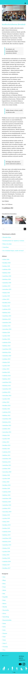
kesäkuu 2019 (6, 528)
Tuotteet (5, 633)
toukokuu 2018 (7, 561)
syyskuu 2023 (6, 365)
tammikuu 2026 (7, 282)
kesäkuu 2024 (6, 339)
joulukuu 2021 (6, 428)
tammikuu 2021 (7, 465)
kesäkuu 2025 (6, 306)
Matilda (5, 607)
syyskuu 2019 (6, 518)
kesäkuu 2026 (6, 266)
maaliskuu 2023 (7, 382)
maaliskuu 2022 (7, 418)
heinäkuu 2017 (6, 568)
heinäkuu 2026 (6, 262)
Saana (4, 623)
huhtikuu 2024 (6, 345)
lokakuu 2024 (6, 332)
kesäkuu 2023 (6, 372)
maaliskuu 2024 (7, 349)
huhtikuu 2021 (6, 455)
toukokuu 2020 (7, 491)
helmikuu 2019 (7, 541)
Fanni (4, 587)
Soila (4, 630)
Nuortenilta (6, 610)
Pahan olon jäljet (7, 244)
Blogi (4, 580)
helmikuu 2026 (7, 279)
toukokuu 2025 (7, 309)
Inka (4, 593)
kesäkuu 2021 (6, 448)
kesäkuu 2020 (6, 488)
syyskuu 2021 (6, 438)
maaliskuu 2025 (7, 316)
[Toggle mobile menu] (25, 3)
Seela (4, 626)
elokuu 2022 (6, 402)
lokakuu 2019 (6, 515)
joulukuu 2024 (6, 326)
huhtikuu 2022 (6, 415)
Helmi (4, 590)
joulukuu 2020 (6, 468)
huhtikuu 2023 (6, 379)
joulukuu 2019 (6, 508)
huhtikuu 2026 (6, 272)
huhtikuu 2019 (6, 535)
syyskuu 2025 (6, 296)
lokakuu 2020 (6, 475)
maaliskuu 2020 (7, 498)
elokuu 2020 (6, 481)
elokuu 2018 (6, 555)
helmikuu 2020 (7, 501)
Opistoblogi (6, 616)
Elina (4, 583)
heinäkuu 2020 (6, 485)
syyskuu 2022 (6, 399)
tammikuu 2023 (7, 389)
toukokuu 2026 (7, 269)
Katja (4, 600)
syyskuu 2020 (6, 478)
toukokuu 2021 (7, 452)
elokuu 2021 (6, 442)
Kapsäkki (5, 597)
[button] (3, 220)
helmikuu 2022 (7, 422)
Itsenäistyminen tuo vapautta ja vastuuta (13, 240)
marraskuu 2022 (7, 395)
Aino (4, 577)
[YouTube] (20, 664)
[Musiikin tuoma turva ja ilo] (20, 216)
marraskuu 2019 (7, 511)
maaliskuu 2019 (7, 538)
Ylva (4, 650)
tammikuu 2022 (7, 425)
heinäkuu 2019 (6, 525)
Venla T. (5, 643)
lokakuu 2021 (6, 435)
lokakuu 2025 (6, 292)
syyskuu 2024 (6, 335)
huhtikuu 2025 (6, 312)
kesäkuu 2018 (6, 558)
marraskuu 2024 (7, 329)
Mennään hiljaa (7, 237)
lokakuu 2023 (6, 362)
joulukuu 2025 (6, 286)
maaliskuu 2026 (7, 276)
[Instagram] (24, 664)
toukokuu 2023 (7, 375)
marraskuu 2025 (7, 289)
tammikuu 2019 (7, 545)
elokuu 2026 (6, 259)
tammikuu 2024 (7, 355)
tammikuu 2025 (7, 322)
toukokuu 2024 (7, 342)
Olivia (4, 613)
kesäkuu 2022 (6, 408)
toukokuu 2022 (7, 412)
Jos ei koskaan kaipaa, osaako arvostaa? (13, 250)
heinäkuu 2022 (6, 405)
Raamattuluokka (7, 620)
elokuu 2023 (6, 369)
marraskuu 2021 (7, 432)
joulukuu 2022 (6, 392)
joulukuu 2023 (6, 359)
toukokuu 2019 (7, 531)
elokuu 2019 (6, 521)
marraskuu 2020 (7, 472)
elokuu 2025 (6, 299)
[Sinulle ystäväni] (7, 216)
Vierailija (5, 646)
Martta (4, 603)
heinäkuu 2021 (6, 445)
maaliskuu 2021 (7, 458)
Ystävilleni (6, 247)
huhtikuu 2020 (6, 495)
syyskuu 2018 (6, 551)
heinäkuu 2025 (6, 302)
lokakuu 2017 (6, 564)
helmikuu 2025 (7, 319)
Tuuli (4, 636)
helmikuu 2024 (7, 352)
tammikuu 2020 (7, 505)
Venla (4, 640)
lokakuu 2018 (6, 548)
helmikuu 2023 (7, 385)
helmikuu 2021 (7, 462)
